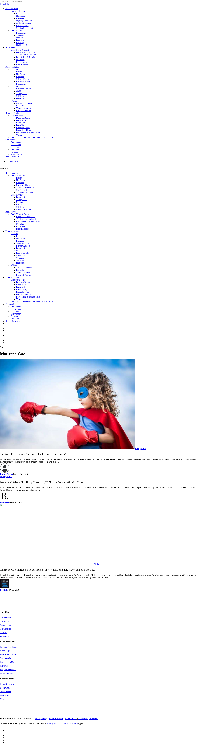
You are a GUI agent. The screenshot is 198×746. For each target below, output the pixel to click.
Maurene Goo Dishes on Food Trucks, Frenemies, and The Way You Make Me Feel (47, 569)
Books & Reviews (18, 175)
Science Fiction (22, 243)
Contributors (16, 314)
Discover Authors (12, 231)
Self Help (20, 207)
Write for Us (5, 636)
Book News (10, 212)
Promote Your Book (8, 647)
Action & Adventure (25, 187)
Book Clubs (5, 688)
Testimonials (5, 658)
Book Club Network (9, 654)
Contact (3, 632)
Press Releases (22, 229)
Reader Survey (6, 673)
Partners (14, 316)
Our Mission (16, 309)
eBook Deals (5, 691)
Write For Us (16, 318)
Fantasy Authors (23, 246)
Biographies (21, 197)
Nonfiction (20, 180)
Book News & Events (20, 214)
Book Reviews (11, 173)
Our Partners (5, 629)
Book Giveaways (12, 321)
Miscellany (20, 224)
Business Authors (23, 253)
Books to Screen (23, 292)
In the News (21, 226)
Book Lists (20, 287)
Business (20, 204)
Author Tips (5, 651)
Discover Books (12, 277)
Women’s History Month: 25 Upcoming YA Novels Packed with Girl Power (42, 482)
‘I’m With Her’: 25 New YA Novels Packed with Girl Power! (33, 454)
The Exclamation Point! (26, 219)
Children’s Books (23, 209)
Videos (19, 299)
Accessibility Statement (88, 718)
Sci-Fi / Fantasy (22, 190)
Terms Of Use (71, 718)
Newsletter (10, 323)
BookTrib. (4, 4)
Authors (14, 233)
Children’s (20, 255)
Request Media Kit (8, 669)
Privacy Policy (41, 718)
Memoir (19, 202)
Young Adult (21, 199)
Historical (20, 263)
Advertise (4, 666)
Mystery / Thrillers (24, 185)
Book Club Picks (23, 294)
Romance (20, 182)
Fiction (19, 178)
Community (10, 304)
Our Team (15, 311)
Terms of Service (56, 718)
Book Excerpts (22, 289)
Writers (14, 265)
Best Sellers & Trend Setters (28, 221)
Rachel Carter (6, 474)
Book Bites (21, 284)
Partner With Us (7, 662)
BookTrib (4, 502)
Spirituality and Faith (25, 192)
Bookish (3, 590)
